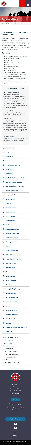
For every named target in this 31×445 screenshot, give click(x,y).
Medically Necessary (11, 242)
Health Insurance (10, 212)
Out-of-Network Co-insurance (14, 255)
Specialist (8, 323)
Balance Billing (9, 156)
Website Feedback (15, 419)
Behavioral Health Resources (11, 362)
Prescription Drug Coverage (13, 289)
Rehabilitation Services (12, 314)
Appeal (7, 152)
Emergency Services (11, 195)
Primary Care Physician (12, 297)
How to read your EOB (11, 351)
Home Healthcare (10, 216)
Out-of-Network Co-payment (13, 259)
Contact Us (15, 399)
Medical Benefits (7, 343)
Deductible (9, 173)
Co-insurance (9, 161)
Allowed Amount (10, 148)
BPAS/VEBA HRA (8, 340)
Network (8, 246)
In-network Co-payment (12, 237)
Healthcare (9, 23)
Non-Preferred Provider (12, 250)
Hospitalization (10, 225)
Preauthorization (10, 276)
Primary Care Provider (12, 301)
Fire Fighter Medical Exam (10, 337)
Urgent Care (9, 331)
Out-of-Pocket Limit (11, 263)
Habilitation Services (11, 207)
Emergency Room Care (12, 190)
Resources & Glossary (11, 357)
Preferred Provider (11, 280)
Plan (7, 272)
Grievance (8, 203)
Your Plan (5, 360)
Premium (8, 284)
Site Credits (24, 441)
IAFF (15, 432)
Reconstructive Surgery (12, 310)
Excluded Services (10, 199)
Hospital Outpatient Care (12, 229)
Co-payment (9, 169)
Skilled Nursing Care (11, 319)
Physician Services (10, 267)
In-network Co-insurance (12, 233)
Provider (8, 306)
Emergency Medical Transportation (15, 186)
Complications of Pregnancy (13, 165)
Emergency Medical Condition (14, 182)
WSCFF (15, 436)
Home (3, 23)
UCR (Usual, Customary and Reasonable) (16, 327)
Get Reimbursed (9, 348)
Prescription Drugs (11, 293)
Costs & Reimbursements (19, 23)
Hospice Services (10, 220)
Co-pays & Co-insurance (12, 354)
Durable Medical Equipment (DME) (15, 178)
